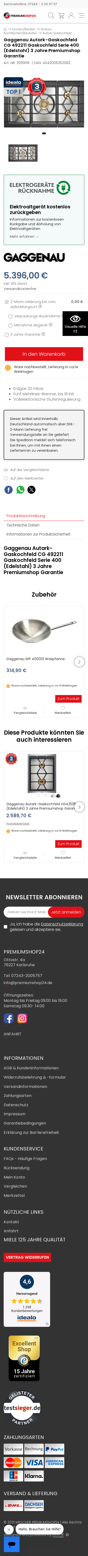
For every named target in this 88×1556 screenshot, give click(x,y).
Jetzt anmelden (66, 912)
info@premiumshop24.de (28, 983)
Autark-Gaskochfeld (57, 33)
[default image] (44, 103)
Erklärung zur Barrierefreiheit (31, 1132)
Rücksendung (16, 1168)
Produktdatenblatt (18, 824)
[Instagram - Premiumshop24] (22, 1019)
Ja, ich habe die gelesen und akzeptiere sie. (46, 927)
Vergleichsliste (25, 713)
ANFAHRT (13, 1034)
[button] (44, 133)
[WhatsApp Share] (20, 490)
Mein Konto (14, 1177)
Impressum (14, 1114)
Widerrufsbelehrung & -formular (35, 1077)
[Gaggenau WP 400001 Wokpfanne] (44, 630)
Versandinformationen (25, 1086)
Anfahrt (11, 1231)
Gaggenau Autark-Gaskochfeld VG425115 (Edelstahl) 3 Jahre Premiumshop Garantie (42, 806)
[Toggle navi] (81, 15)
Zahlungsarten (18, 1095)
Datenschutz (16, 1105)
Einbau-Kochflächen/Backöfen (28, 31)
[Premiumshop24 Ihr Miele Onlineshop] (20, 15)
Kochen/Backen (23, 29)
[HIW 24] (58, 1535)
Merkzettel (63, 713)
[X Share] (31, 490)
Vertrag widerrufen (27, 1257)
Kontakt (11, 1222)
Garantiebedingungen (25, 1123)
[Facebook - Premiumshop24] (8, 1019)
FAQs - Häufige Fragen (25, 1158)
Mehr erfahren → (24, 236)
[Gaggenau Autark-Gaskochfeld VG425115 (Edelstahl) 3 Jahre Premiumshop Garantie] (44, 775)
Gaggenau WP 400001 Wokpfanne (35, 658)
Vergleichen (15, 1186)
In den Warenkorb (44, 354)
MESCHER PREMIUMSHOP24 (37, 1522)
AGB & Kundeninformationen (31, 1068)
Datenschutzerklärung (62, 924)
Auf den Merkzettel (26, 478)
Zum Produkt (68, 698)
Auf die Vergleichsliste (29, 470)
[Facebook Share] (8, 490)
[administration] (67, 1534)
